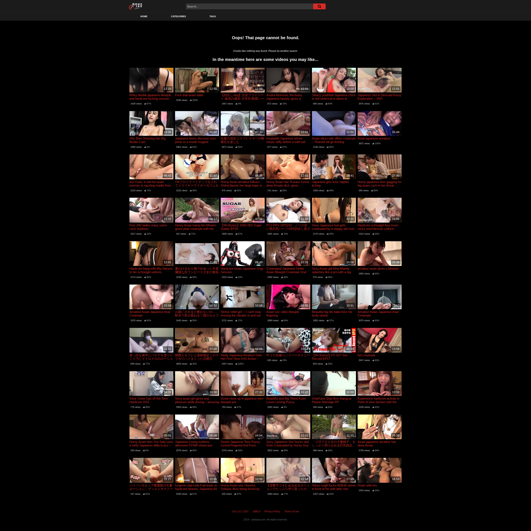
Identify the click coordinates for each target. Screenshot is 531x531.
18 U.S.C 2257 (240, 511)
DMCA (256, 511)
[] (319, 6)
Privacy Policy (272, 511)
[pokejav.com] (135, 6)
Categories (178, 16)
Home (143, 16)
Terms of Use (291, 511)
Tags (212, 16)
